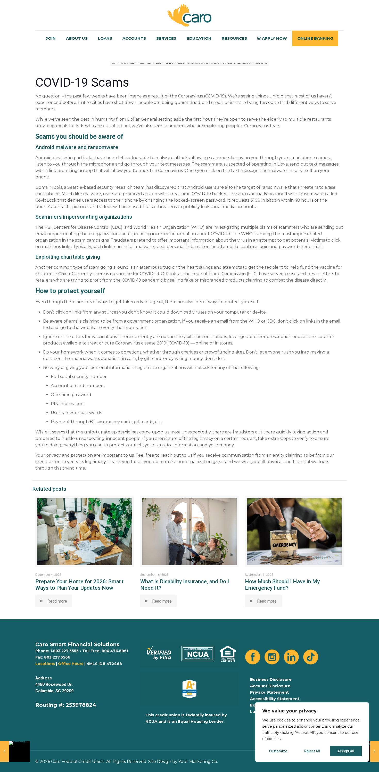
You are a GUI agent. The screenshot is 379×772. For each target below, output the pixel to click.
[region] (312, 732)
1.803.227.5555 (64, 650)
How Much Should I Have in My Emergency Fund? (282, 584)
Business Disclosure (271, 679)
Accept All (345, 751)
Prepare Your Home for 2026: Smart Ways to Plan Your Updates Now (79, 584)
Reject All (312, 751)
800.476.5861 (115, 650)
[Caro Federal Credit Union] (189, 15)
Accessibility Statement (274, 698)
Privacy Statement (269, 692)
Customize (278, 751)
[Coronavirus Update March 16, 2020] (15, 751)
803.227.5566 (57, 657)
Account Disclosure (270, 685)
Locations (45, 663)
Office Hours (70, 663)
